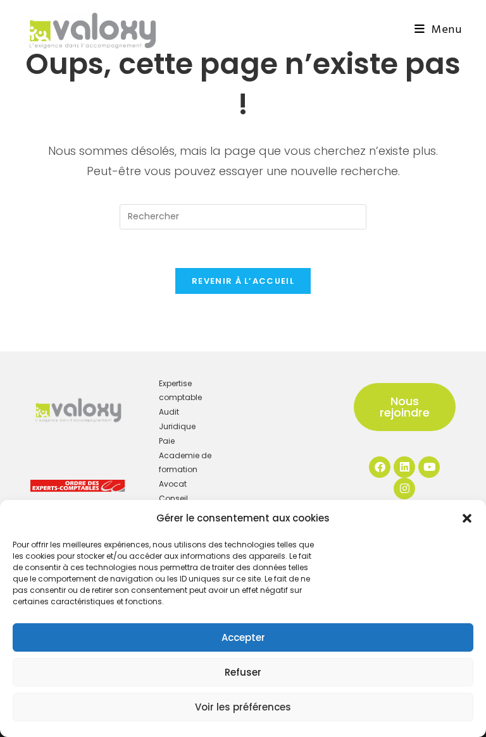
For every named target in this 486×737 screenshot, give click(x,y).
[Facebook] (379, 467)
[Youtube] (429, 467)
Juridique (177, 426)
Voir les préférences (243, 707)
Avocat (173, 483)
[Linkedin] (404, 467)
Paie (167, 441)
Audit (169, 411)
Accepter (243, 637)
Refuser (243, 672)
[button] (467, 518)
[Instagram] (404, 488)
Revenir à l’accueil (243, 281)
